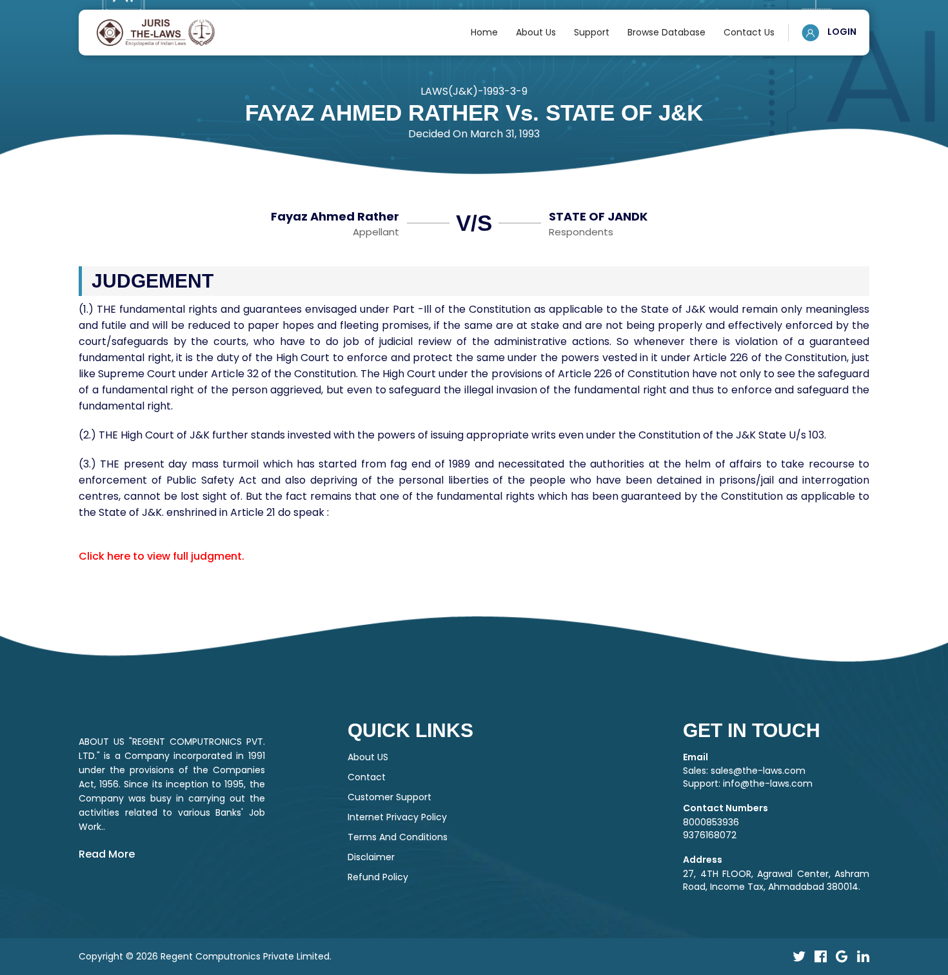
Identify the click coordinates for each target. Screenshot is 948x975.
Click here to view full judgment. (161, 556)
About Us (536, 32)
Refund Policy (378, 877)
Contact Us (749, 32)
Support (591, 32)
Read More (107, 854)
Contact (367, 777)
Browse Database (666, 32)
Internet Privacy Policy (397, 817)
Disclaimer (371, 857)
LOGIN (840, 31)
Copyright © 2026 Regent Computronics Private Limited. (205, 956)
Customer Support (389, 797)
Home (484, 32)
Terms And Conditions (398, 837)
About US (368, 757)
